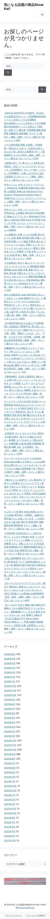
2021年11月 (10, 840)
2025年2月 (9, 731)
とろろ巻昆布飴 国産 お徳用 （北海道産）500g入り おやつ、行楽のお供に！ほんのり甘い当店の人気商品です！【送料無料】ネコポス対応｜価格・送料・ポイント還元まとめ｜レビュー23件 (24, 152)
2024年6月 (10, 768)
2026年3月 (10, 672)
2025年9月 (9, 699)
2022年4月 (9, 831)
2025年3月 (9, 727)
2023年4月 (10, 799)
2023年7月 (9, 795)
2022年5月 (9, 827)
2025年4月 (9, 722)
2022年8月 (9, 818)
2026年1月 (9, 681)
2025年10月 (10, 695)
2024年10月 (10, 749)
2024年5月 (9, 772)
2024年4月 (10, 777)
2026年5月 (9, 663)
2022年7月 (9, 822)
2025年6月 (9, 713)
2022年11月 (10, 808)
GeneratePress (27, 907)
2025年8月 (9, 704)
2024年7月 (9, 763)
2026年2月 (9, 677)
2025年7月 (9, 708)
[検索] (8, 72)
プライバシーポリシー (13, 915)
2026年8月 (9, 654)
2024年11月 (10, 745)
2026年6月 (10, 658)
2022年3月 (9, 836)
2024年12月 (10, 740)
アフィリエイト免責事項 (35, 915)
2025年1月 (9, 736)
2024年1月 (9, 781)
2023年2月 (9, 804)
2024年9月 (10, 754)
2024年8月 (9, 758)
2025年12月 (10, 686)
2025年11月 (10, 690)
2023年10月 (10, 790)
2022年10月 (10, 813)
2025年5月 (9, 718)
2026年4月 (10, 668)
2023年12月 (10, 786)
